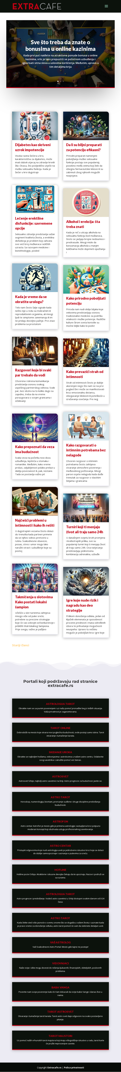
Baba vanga (60, 987)
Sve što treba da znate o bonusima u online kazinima (60, 45)
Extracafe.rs (54, 1067)
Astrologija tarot (60, 703)
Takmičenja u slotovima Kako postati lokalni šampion (34, 602)
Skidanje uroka (60, 752)
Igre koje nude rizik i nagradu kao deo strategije (82, 605)
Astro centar (60, 845)
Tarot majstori (60, 1036)
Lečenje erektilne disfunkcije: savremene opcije (33, 223)
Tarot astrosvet (60, 1011)
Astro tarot (60, 797)
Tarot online (60, 728)
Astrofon (60, 821)
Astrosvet (60, 776)
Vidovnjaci (60, 963)
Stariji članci (20, 645)
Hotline (60, 869)
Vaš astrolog (60, 942)
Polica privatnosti (74, 1067)
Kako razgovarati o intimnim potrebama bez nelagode (86, 450)
